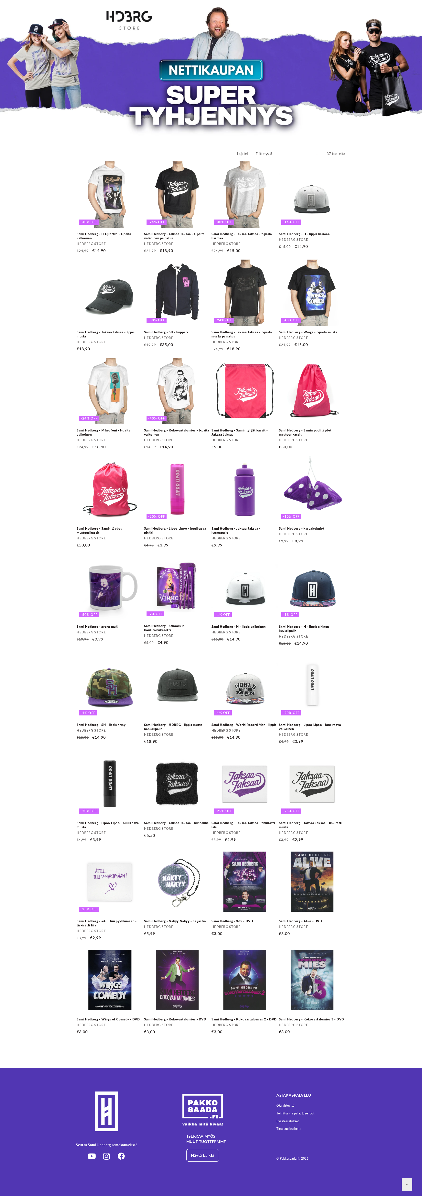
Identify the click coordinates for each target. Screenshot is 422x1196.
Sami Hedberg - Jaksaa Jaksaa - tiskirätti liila (243, 825)
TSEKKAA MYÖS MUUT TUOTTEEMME (206, 1139)
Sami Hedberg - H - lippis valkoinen (238, 627)
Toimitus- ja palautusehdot (295, 1113)
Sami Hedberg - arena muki (97, 627)
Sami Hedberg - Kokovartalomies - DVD (175, 1019)
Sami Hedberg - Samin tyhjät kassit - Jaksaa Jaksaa (239, 432)
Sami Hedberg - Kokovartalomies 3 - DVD (311, 1019)
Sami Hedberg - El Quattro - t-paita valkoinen (104, 236)
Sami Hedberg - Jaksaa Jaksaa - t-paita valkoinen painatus (174, 236)
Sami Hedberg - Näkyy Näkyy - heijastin (175, 921)
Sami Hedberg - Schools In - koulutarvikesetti (165, 628)
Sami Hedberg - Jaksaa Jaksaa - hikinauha (176, 823)
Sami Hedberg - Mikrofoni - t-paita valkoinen (103, 432)
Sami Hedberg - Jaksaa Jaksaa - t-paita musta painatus (241, 334)
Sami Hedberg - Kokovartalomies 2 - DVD (244, 1019)
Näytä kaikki (202, 1155)
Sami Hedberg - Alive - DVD (300, 921)
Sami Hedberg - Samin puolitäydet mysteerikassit (305, 432)
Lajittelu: (244, 154)
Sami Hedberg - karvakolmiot (301, 528)
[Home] (218, 1109)
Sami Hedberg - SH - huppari (166, 332)
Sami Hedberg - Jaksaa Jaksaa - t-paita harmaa (241, 236)
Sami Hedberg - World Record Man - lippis (243, 725)
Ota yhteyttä (285, 1105)
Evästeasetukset (287, 1121)
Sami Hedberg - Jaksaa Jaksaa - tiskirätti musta (310, 825)
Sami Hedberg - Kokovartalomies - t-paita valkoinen (176, 432)
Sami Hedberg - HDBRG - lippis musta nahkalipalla (173, 727)
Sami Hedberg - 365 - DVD (232, 921)
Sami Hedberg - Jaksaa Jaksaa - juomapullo (236, 530)
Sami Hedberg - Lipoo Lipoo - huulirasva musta (108, 825)
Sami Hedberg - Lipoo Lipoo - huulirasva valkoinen (310, 727)
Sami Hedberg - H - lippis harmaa (304, 234)
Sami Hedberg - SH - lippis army (101, 725)
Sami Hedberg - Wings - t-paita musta (308, 332)
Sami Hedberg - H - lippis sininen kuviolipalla (304, 629)
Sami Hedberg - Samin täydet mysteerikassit (99, 530)
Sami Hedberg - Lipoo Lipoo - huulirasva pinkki (175, 530)
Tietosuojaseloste (288, 1129)
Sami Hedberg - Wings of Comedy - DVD (108, 1019)
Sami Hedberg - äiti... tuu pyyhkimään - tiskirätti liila (107, 923)
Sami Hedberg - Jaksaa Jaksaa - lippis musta (106, 334)
